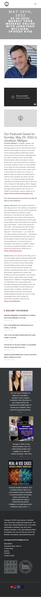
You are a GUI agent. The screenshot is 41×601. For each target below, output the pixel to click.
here (20, 412)
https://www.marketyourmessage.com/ (18, 193)
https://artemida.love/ (12, 301)
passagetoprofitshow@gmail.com (16, 540)
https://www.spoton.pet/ (13, 251)
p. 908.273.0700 (9, 556)
